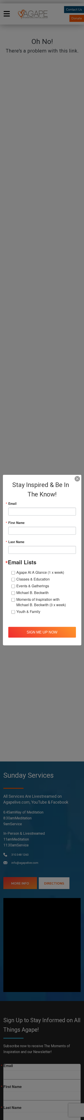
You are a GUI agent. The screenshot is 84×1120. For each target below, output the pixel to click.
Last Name (16, 541)
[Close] (77, 479)
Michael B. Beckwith (32, 592)
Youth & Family (28, 611)
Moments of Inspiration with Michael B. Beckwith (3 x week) (41, 602)
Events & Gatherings (32, 585)
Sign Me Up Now (42, 632)
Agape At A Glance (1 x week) (40, 572)
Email (12, 503)
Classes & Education (33, 579)
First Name (16, 522)
